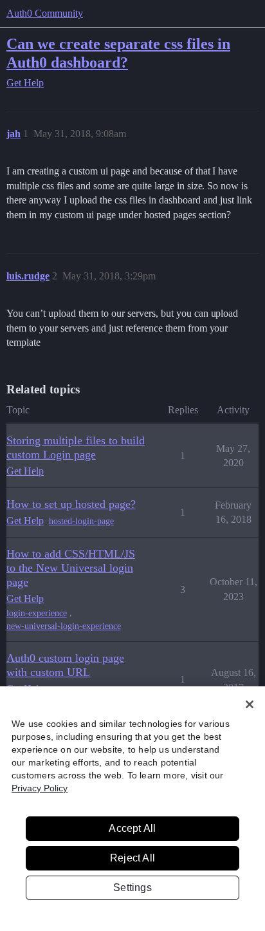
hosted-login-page (81, 521)
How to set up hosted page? (71, 504)
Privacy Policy (40, 788)
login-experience (36, 613)
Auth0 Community (44, 13)
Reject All (132, 857)
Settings (132, 887)
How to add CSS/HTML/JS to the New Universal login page (70, 567)
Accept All (132, 828)
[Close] (249, 704)
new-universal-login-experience (63, 626)
